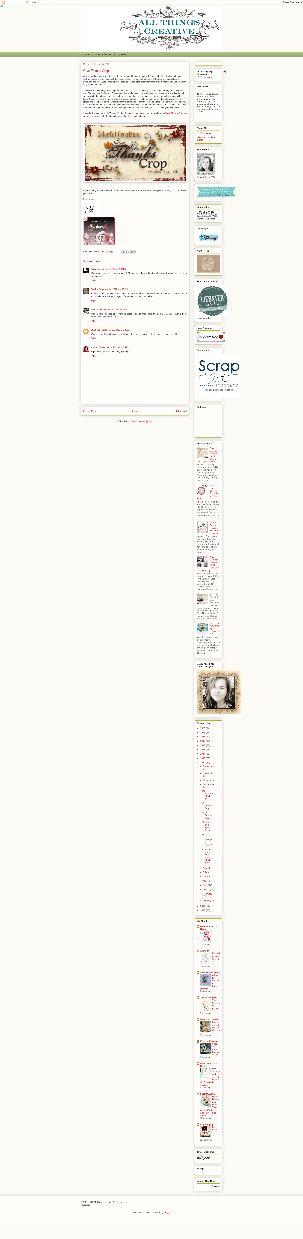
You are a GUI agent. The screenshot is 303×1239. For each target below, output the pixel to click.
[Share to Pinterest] (134, 251)
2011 (203, 906)
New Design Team (207, 815)
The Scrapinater (208, 997)
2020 (203, 728)
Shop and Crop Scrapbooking (215, 1049)
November (208, 773)
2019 (203, 732)
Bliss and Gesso (209, 1019)
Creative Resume (103, 54)
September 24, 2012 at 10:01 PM (112, 309)
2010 (203, 910)
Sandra (94, 289)
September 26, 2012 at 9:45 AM (113, 347)
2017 (203, 741)
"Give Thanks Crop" (174, 113)
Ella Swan (96, 330)
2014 (203, 754)
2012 (203, 762)
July (205, 872)
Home (86, 54)
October (207, 780)
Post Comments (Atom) (141, 421)
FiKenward (98, 251)
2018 (203, 736)
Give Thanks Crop (207, 806)
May (205, 881)
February (207, 893)
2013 (203, 758)
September (208, 784)
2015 (203, 749)
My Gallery (123, 54)
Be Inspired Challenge (207, 795)
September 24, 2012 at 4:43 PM (113, 289)
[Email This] (122, 251)
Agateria (204, 950)
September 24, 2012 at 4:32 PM (111, 269)
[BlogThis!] (125, 251)
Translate (207, 77)
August (207, 868)
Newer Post (89, 411)
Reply (93, 280)
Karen (93, 269)
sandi (93, 309)
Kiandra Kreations (210, 1041)
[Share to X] (128, 251)
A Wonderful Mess (210, 972)
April (205, 885)
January (207, 900)
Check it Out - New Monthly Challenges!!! (207, 856)
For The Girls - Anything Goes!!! (207, 839)
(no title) (214, 594)
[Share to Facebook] (131, 251)
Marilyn (94, 347)
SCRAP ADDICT (208, 1094)
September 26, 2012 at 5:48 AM (116, 330)
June (205, 876)
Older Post (181, 411)
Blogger (167, 1212)
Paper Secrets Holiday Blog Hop (214, 526)
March (206, 889)
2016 (203, 745)
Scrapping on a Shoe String (207, 826)
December (208, 766)
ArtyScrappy (206, 1124)
